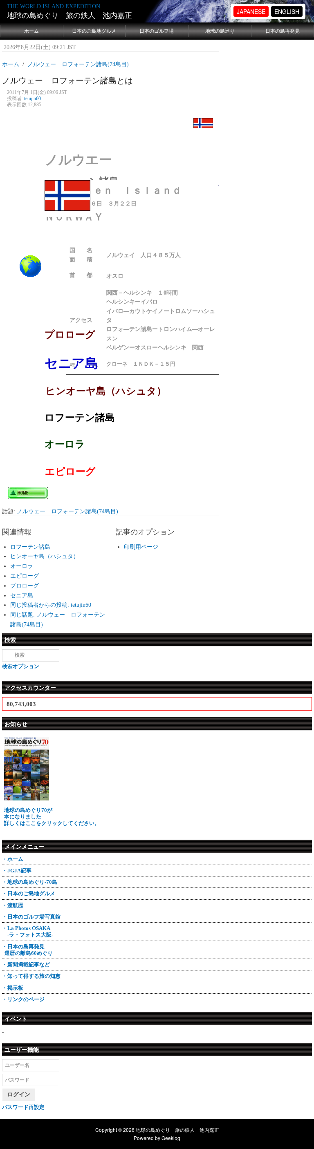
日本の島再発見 (282, 31)
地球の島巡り (220, 31)
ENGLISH (286, 11)
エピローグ (24, 576)
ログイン (18, 1094)
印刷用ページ (141, 547)
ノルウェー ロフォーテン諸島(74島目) (67, 511)
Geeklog (170, 1137)
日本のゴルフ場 (156, 31)
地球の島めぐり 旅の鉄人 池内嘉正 (69, 15)
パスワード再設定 (23, 1107)
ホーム (31, 31)
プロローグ (24, 586)
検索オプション (20, 666)
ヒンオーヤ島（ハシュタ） (44, 556)
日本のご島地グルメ (94, 31)
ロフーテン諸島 (30, 547)
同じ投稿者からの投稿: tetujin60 (50, 605)
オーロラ (21, 566)
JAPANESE (251, 11)
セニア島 (21, 595)
